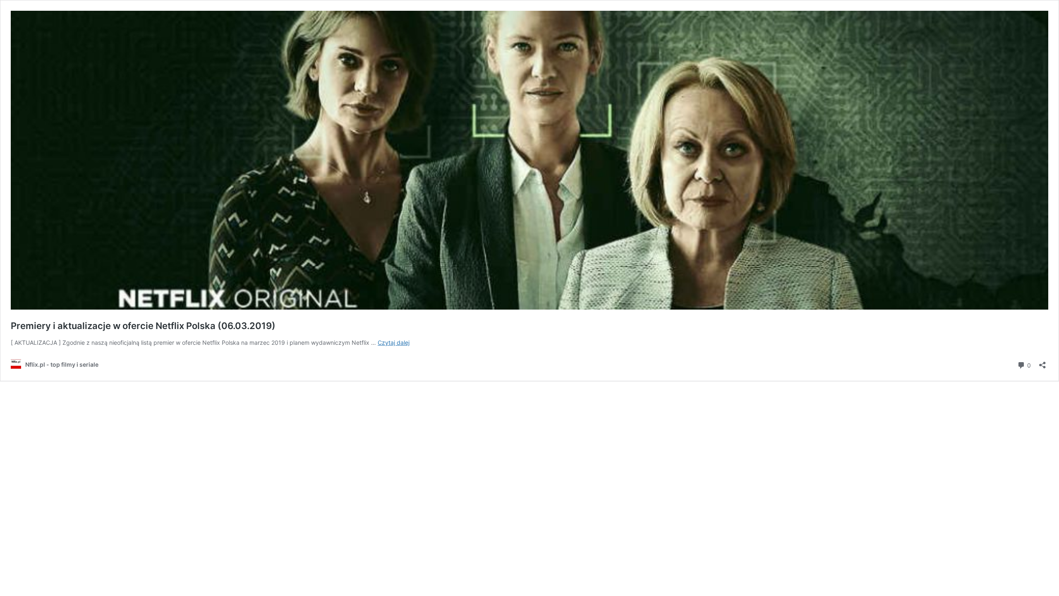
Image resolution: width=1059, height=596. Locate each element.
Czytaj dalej (394, 342)
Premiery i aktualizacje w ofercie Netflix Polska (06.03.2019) (143, 325)
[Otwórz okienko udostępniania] (1042, 362)
